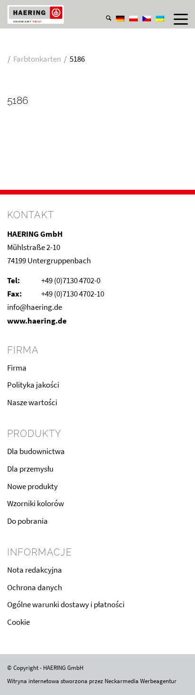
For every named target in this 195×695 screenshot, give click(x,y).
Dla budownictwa (36, 451)
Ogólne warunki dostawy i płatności (65, 604)
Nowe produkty (32, 486)
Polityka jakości (33, 385)
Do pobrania (27, 521)
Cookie (18, 622)
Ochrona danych (34, 587)
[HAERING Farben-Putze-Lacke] (79, 14)
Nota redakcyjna (34, 570)
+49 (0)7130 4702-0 (70, 280)
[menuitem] (104, 9)
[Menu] (176, 19)
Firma (17, 367)
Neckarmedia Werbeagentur (141, 681)
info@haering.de (34, 307)
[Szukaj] (104, 19)
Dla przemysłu (30, 468)
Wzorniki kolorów (35, 503)
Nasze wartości (32, 402)
